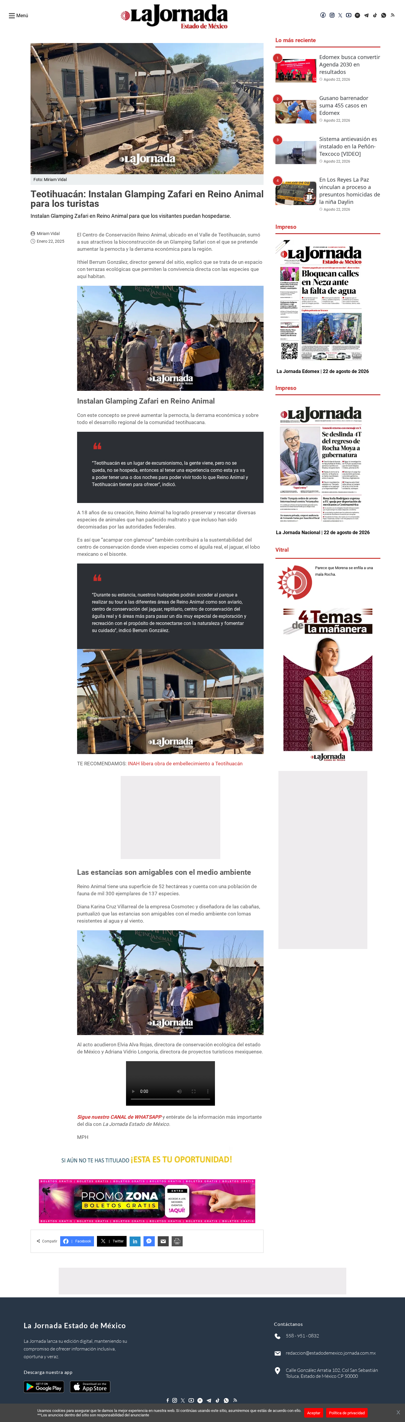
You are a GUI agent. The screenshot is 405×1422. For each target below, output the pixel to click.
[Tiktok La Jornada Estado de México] (375, 15)
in (135, 1241)
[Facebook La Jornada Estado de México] (323, 15)
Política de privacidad (347, 1413)
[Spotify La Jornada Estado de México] (358, 15)
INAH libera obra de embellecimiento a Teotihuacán (185, 763)
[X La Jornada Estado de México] (340, 15)
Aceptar (313, 1413)
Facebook (81, 1241)
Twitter (116, 1241)
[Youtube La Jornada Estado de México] (349, 15)
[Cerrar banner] (398, 1413)
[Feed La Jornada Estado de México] (393, 15)
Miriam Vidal (48, 233)
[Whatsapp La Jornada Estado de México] (384, 15)
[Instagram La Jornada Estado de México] (332, 15)
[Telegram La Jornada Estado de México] (366, 15)
